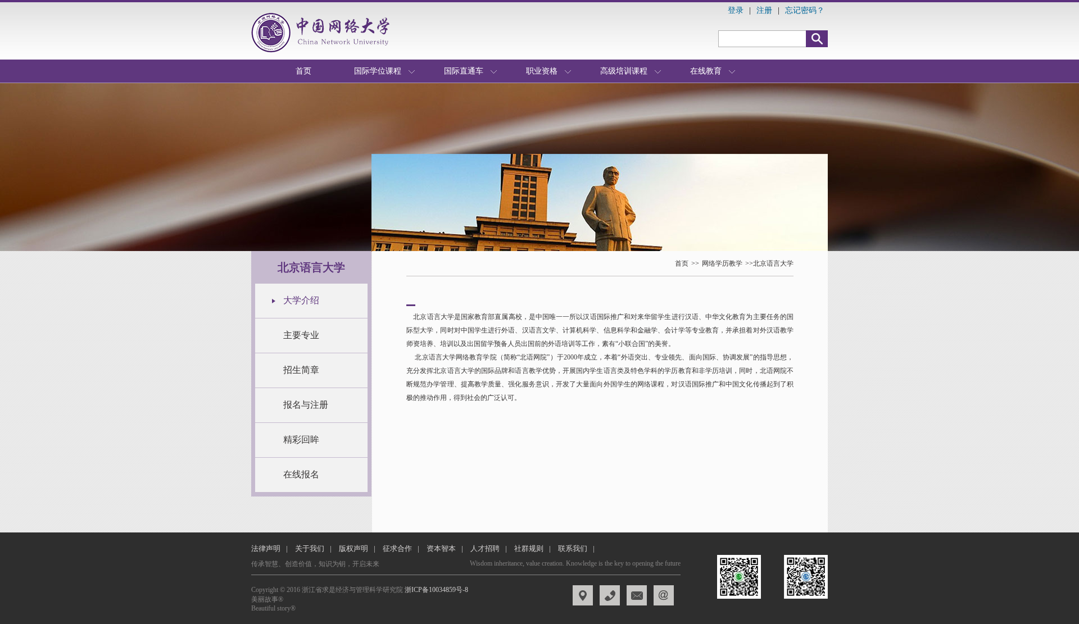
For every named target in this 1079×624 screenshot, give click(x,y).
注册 (764, 10)
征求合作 (397, 548)
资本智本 (441, 548)
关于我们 (309, 548)
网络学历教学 (722, 263)
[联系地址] (610, 595)
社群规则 (528, 548)
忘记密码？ (804, 10)
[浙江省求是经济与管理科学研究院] (323, 32)
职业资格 (541, 71)
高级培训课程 (623, 71)
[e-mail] (664, 595)
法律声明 (265, 548)
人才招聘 (485, 548)
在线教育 (706, 71)
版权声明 (353, 548)
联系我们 (572, 548)
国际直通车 (463, 71)
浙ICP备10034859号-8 (436, 590)
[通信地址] (637, 595)
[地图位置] (583, 595)
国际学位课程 (377, 71)
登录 (735, 10)
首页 (303, 71)
